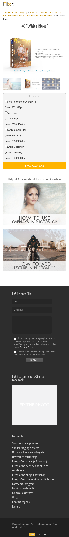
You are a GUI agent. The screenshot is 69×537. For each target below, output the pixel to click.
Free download (34, 166)
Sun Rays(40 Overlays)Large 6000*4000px (15, 119)
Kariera (16, 506)
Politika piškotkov (22, 493)
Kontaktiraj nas (21, 502)
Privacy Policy (26, 347)
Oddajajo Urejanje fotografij (28, 452)
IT (45, 534)
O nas (15, 497)
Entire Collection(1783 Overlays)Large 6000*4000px (15, 152)
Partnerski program (23, 484)
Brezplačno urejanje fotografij (29, 461)
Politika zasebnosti (23, 488)
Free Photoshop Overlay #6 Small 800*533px (20, 104)
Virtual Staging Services (25, 448)
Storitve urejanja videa (25, 443)
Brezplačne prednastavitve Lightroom (34, 479)
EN (32, 534)
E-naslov (18, 310)
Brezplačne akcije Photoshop (29, 475)
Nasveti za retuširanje (24, 457)
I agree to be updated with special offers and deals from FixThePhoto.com (34, 353)
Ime (15, 301)
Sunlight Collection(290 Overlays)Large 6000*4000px (15, 135)
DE (39, 534)
